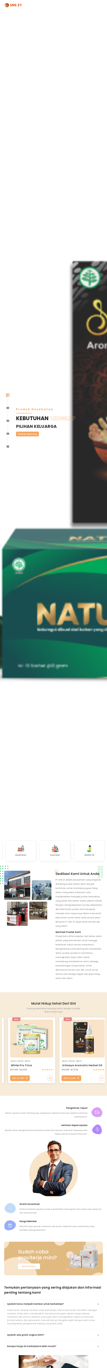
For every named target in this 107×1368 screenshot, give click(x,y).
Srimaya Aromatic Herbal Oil (78, 1065)
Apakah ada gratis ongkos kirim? (25, 1334)
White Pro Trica (17, 1065)
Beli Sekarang (29, 1266)
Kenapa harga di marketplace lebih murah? (31, 1346)
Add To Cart (14, 1078)
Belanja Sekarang (27, 434)
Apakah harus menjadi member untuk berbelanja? (35, 1303)
